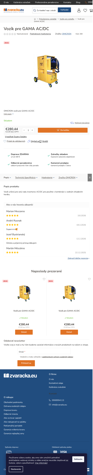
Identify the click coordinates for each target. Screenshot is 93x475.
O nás (6, 2)
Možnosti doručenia (82, 123)
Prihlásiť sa (26, 363)
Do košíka (64, 130)
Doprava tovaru (10, 410)
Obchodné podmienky (13, 402)
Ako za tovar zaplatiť (12, 418)
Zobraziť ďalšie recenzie (78, 258)
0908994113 (58, 400)
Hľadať (64, 9)
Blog (78, 2)
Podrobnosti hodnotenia (40, 34)
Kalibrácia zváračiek (22, 2)
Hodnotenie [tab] (47, 177)
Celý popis (8, 114)
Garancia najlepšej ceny (14, 433)
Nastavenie (16, 469)
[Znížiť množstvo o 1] (24, 130)
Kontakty (67, 2)
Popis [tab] (6, 177)
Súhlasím (78, 459)
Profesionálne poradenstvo (47, 2)
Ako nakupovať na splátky (15, 422)
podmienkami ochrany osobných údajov (57, 357)
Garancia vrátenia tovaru (14, 429)
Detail (24, 332)
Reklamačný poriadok (13, 425)
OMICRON (66, 34)
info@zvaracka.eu (59, 404)
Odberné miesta (11, 414)
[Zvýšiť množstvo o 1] (32, 130)
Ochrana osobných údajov (15, 406)
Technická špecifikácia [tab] (25, 177)
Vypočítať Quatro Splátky (16, 136)
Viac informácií (41, 463)
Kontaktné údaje (56, 383)
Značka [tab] (67, 177)
